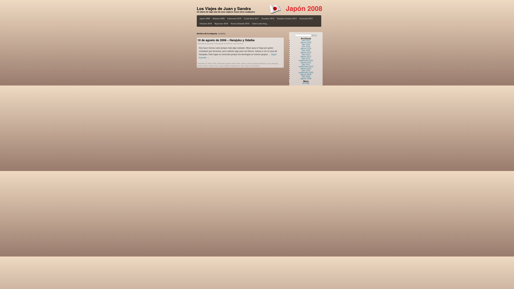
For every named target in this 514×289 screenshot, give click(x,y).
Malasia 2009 (219, 18)
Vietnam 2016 (205, 23)
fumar (269, 63)
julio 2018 (306, 44)
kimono (206, 66)
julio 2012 (306, 58)
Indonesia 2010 (234, 18)
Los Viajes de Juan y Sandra (224, 8)
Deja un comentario (252, 66)
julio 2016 (306, 46)
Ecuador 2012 (268, 18)
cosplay (249, 63)
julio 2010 (306, 70)
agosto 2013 (306, 52)
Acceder (306, 83)
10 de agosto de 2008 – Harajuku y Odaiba (226, 40)
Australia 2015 (306, 18)
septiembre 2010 (306, 66)
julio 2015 (306, 50)
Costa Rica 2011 (251, 18)
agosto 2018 (306, 42)
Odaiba (227, 66)
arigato (228, 63)
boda (233, 63)
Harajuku (274, 63)
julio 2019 (306, 40)
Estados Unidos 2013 (287, 18)
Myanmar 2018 (221, 23)
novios (221, 66)
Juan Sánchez (238, 43)
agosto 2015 (306, 48)
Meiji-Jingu (214, 66)
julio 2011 (306, 64)
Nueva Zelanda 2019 (240, 23)
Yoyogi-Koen (235, 66)
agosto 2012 (306, 56)
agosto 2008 (306, 78)
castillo (243, 63)
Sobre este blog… (260, 23)
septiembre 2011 (306, 60)
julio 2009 (306, 76)
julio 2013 (306, 54)
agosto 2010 (306, 68)
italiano (200, 66)
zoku (242, 66)
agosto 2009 (306, 74)
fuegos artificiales (259, 63)
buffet (238, 63)
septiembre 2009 (306, 72)
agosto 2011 (306, 62)
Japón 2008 (204, 18)
